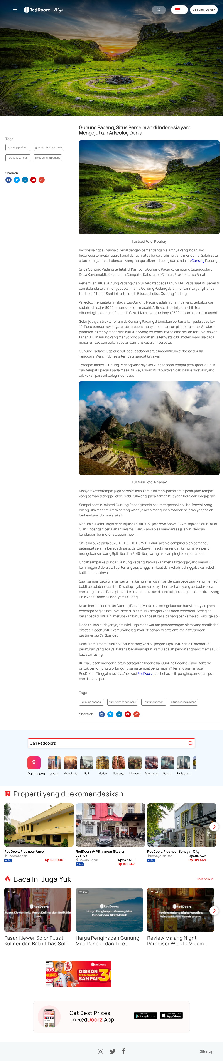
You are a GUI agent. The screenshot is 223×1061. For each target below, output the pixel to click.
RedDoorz (145, 673)
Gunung (197, 260)
